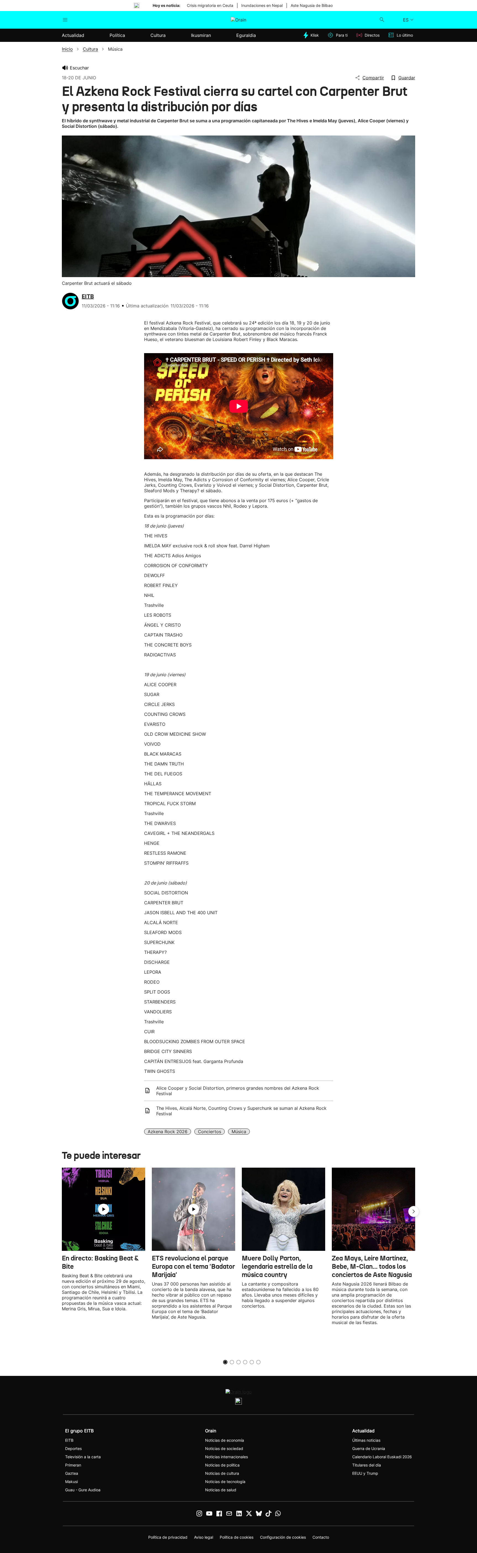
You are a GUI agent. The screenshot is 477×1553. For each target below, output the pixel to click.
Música (239, 1131)
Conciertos (209, 1131)
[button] (413, 1211)
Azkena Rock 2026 (167, 1131)
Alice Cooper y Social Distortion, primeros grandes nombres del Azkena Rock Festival (237, 1090)
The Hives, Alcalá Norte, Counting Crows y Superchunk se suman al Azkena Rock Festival (241, 1110)
